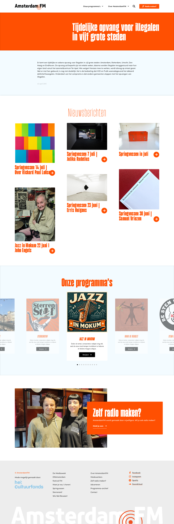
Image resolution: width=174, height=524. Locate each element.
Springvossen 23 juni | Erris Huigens (83, 208)
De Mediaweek (59, 473)
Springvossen (58, 488)
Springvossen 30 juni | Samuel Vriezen (135, 216)
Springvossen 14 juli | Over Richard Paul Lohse (32, 170)
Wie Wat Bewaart (60, 496)
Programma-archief (99, 488)
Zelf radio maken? (98, 481)
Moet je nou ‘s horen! (61, 484)
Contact (94, 492)
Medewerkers (96, 477)
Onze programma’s (91, 6)
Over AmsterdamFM (117, 6)
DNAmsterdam (59, 477)
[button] (134, 6)
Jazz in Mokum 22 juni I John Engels (32, 248)
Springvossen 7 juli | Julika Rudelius (82, 156)
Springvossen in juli (133, 154)
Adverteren (95, 484)
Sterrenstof (57, 492)
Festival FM (57, 481)
